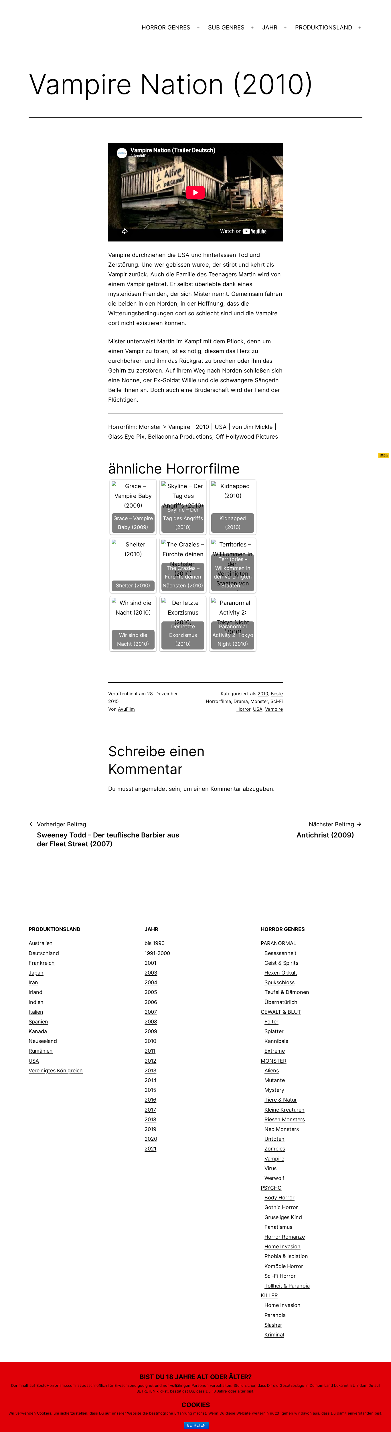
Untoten (274, 1139)
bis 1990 (155, 943)
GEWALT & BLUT (281, 1012)
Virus (270, 1168)
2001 (150, 963)
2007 (151, 1012)
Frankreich (42, 963)
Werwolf (274, 1178)
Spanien (38, 1022)
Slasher (273, 1325)
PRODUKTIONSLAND (323, 27)
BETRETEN (196, 1425)
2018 (150, 1119)
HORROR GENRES (166, 27)
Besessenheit (280, 953)
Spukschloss (279, 982)
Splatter (274, 1031)
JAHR (269, 27)
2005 (151, 992)
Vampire (179, 426)
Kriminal (274, 1335)
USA (221, 426)
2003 (151, 973)
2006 (151, 1002)
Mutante (274, 1080)
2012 (150, 1061)
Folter (271, 1022)
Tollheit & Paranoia (287, 1286)
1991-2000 (157, 953)
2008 (151, 1022)
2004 (151, 982)
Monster (151, 426)
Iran (33, 982)
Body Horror (279, 1198)
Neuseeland (43, 1041)
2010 (202, 426)
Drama (241, 701)
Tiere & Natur (280, 1100)
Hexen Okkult (280, 973)
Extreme (274, 1051)
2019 (150, 1129)
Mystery (274, 1090)
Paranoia (275, 1315)
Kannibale (276, 1041)
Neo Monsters (281, 1129)
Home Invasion (282, 1246)
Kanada (38, 1031)
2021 (150, 1149)
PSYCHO (271, 1188)
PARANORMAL (278, 943)
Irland (35, 992)
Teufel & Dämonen (286, 992)
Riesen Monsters (284, 1119)
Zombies (274, 1149)
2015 (150, 1090)
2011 (150, 1051)
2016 (150, 1100)
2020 (151, 1139)
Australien (41, 943)
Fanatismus (278, 1227)
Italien (36, 1012)
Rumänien (41, 1051)
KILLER (269, 1295)
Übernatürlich (280, 1002)
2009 (151, 1031)
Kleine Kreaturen (284, 1110)
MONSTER (274, 1061)
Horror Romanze (284, 1237)
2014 (151, 1080)
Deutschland (44, 953)
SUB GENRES (226, 27)
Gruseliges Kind (283, 1217)
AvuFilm (126, 709)
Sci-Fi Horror (280, 1276)
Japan (36, 973)
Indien (36, 1002)
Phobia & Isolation (286, 1256)
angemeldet (151, 788)
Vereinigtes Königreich (56, 1070)
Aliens (271, 1070)
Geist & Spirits (281, 963)
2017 (150, 1110)
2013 (150, 1070)
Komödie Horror (283, 1266)
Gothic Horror (281, 1207)
